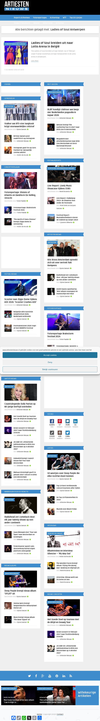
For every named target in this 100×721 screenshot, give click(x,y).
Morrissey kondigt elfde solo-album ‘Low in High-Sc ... (19, 701)
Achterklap (55, 18)
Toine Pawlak (21, 201)
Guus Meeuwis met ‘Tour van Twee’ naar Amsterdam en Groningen (25, 534)
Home (39, 714)
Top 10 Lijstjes (76, 18)
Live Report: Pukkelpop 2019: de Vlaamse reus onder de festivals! (66, 200)
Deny (50, 362)
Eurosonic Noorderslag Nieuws (61, 168)
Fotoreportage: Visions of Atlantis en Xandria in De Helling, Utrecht (20, 195)
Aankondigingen (54, 92)
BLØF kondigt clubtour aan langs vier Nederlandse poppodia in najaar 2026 (63, 112)
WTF (64, 18)
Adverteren (48, 23)
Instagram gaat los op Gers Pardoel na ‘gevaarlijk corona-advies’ (25, 150)
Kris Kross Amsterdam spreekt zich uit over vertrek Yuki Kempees (62, 262)
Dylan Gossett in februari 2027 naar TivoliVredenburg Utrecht (25, 430)
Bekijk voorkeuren (50, 369)
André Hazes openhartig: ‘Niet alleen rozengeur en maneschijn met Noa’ (67, 291)
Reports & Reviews (22, 18)
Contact (60, 714)
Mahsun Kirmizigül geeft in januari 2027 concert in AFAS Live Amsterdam (25, 474)
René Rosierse (65, 191)
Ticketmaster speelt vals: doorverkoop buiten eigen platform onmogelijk (24, 548)
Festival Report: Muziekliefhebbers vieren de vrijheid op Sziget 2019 (67, 217)
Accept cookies (50, 355)
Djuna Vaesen (21, 129)
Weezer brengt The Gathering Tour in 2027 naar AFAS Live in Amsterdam (68, 127)
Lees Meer (34, 61)
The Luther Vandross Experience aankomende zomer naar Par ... (53, 701)
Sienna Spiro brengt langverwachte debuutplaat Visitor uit (25, 605)
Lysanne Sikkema (66, 222)
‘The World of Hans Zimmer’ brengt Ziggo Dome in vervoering (25, 221)
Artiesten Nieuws (65, 118)
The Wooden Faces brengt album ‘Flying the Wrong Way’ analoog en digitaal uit (68, 565)
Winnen (36, 23)
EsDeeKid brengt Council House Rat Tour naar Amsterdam (24, 460)
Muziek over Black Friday (67, 509)
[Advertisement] (20, 253)
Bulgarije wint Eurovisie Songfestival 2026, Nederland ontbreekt (23, 314)
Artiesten (60, 23)
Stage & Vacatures (22, 23)
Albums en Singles (55, 534)
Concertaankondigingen (15, 44)
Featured (51, 316)
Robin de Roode (22, 155)
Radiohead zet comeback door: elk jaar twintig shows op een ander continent (68, 277)
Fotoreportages (40, 18)
